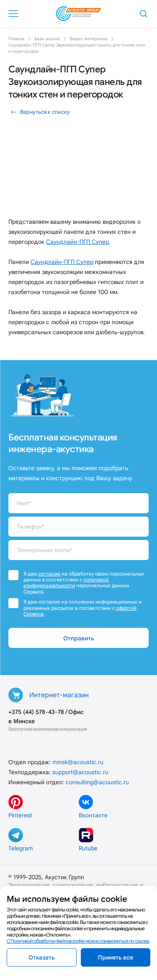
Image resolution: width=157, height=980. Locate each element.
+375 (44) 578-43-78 (36, 712)
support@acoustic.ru (80, 772)
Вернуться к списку (45, 112)
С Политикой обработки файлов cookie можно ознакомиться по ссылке (78, 941)
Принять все (115, 957)
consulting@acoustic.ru (97, 782)
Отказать (41, 957)
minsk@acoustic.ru (77, 762)
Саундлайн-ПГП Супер (77, 241)
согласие (49, 573)
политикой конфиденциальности (66, 582)
